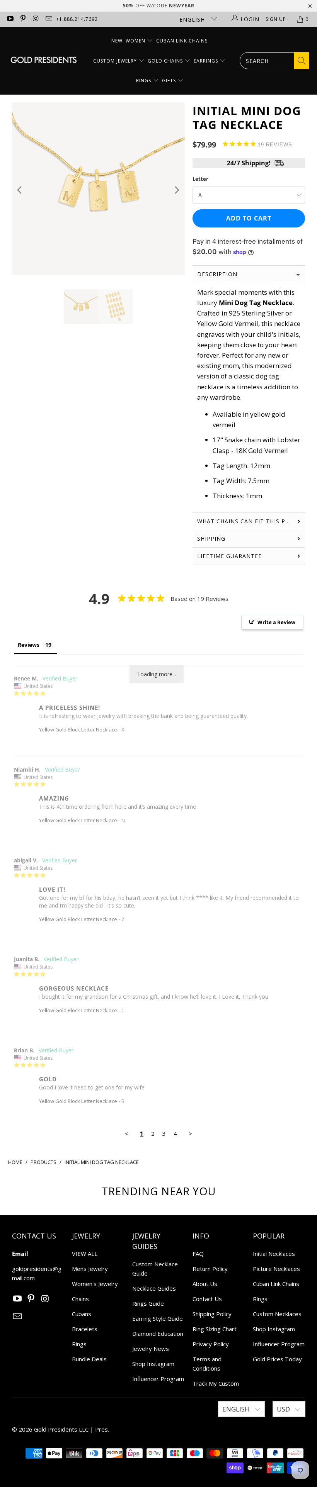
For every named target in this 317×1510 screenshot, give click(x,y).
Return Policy (210, 1268)
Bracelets (84, 1329)
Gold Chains (166, 61)
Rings (144, 80)
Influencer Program (158, 1379)
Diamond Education (157, 1333)
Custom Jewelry (115, 61)
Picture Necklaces (276, 1268)
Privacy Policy (211, 1344)
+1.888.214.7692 (77, 19)
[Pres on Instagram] (35, 19)
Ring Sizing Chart (215, 1329)
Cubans (81, 1314)
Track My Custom (216, 1383)
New (117, 40)
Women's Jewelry (95, 1284)
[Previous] (20, 190)
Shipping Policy (212, 1314)
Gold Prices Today (277, 1359)
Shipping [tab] (212, 538)
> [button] (190, 1133)
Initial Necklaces (274, 1253)
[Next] (176, 190)
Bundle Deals (89, 1359)
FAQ (198, 1253)
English (193, 19)
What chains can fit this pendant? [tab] (251, 521)
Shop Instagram (153, 1363)
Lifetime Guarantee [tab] (230, 556)
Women (135, 40)
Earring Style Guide (157, 1318)
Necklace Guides (154, 1288)
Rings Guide (148, 1303)
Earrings (207, 61)
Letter (200, 178)
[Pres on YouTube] (10, 19)
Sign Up (276, 19)
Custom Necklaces (277, 1314)
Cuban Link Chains (182, 40)
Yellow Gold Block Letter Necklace (78, 729)
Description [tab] (217, 274)
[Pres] (43, 60)
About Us (205, 1284)
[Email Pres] (49, 19)
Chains (80, 1299)
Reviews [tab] (28, 644)
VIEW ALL (84, 1253)
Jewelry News (150, 1348)
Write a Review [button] (276, 622)
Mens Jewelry (90, 1268)
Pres (101, 1429)
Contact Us (207, 1299)
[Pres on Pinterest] (23, 19)
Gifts (169, 80)
